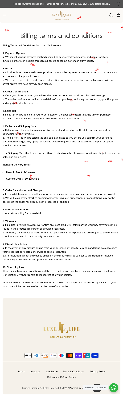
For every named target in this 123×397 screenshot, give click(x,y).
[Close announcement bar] (118, 4)
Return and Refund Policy (61, 377)
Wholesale (51, 371)
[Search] (110, 15)
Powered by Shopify (79, 388)
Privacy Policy (98, 371)
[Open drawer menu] (4, 15)
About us (35, 371)
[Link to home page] (61, 329)
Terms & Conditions (74, 371)
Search (21, 371)
